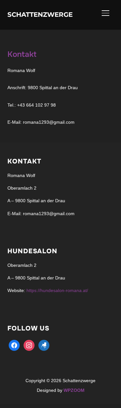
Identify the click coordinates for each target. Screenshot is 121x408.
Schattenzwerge (40, 14)
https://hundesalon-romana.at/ (57, 290)
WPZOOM (74, 390)
